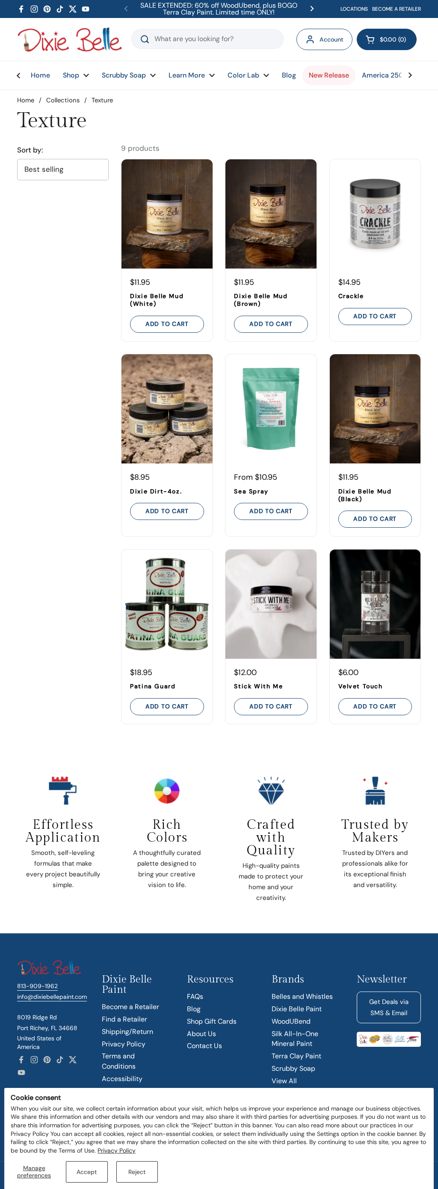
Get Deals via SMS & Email (388, 1007)
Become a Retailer (130, 1006)
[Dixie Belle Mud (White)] (166, 214)
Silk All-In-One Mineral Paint (295, 1039)
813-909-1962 (37, 986)
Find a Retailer (124, 1019)
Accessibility (122, 1078)
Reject (136, 1172)
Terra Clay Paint (296, 1056)
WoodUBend (291, 1021)
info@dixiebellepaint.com (52, 997)
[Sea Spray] (270, 408)
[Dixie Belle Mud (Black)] (375, 408)
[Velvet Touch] (375, 604)
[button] (387, 39)
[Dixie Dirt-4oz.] (166, 408)
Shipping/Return (127, 1031)
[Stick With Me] (270, 604)
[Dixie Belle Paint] (69, 39)
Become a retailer (396, 9)
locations (354, 9)
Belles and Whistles (302, 996)
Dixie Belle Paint (297, 1008)
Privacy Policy (117, 1150)
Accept (87, 1172)
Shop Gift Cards (212, 1021)
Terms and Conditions (119, 1061)
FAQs (195, 996)
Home (25, 100)
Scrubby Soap (293, 1068)
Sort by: (30, 150)
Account (331, 39)
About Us (201, 1033)
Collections (63, 100)
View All (284, 1080)
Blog (194, 1008)
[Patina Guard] (166, 604)
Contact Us (204, 1045)
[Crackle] (375, 214)
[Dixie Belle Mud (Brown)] (270, 214)
